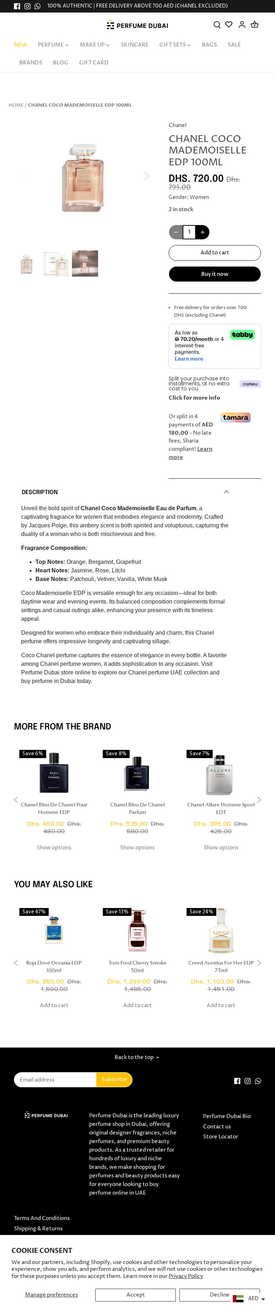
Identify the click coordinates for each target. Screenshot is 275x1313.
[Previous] (32, 175)
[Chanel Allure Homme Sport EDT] (221, 773)
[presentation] (16, 801)
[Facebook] (17, 6)
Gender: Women (189, 197)
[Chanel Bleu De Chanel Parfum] (137, 773)
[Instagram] (27, 6)
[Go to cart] (254, 24)
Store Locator (220, 1137)
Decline (220, 1295)
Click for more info (194, 397)
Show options (54, 847)
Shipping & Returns (38, 1229)
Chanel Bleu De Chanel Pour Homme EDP (54, 808)
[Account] (242, 24)
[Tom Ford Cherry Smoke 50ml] (137, 931)
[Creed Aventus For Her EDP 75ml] (221, 931)
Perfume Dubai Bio (227, 1116)
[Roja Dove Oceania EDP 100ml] (53, 931)
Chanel (178, 125)
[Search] (217, 24)
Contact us (217, 1127)
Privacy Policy (186, 1276)
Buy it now (214, 274)
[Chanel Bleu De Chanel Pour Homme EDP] (53, 773)
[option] (84, 175)
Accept (135, 1295)
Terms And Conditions (42, 1218)
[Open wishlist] (229, 24)
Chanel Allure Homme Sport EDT (221, 808)
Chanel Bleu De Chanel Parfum (137, 808)
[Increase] (202, 232)
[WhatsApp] (37, 6)
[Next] (137, 175)
